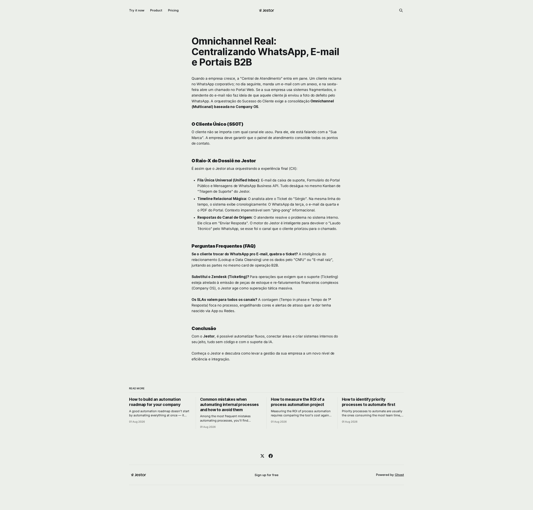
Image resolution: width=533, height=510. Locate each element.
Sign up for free (266, 475)
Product (156, 10)
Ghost (399, 475)
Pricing (173, 10)
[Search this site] (401, 10)
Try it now (136, 10)
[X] (262, 456)
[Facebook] (271, 456)
